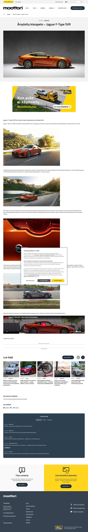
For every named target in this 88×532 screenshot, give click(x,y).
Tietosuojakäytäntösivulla (33, 274)
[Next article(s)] (83, 357)
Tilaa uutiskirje (18, 2)
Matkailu (28, 522)
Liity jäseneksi (65, 486)
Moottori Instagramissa (79, 508)
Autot (27, 503)
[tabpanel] (44, 439)
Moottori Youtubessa (78, 512)
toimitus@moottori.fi (8, 513)
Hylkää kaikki (44, 280)
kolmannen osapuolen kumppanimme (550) (44, 254)
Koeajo (27, 378)
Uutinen (8, 14)
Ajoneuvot (46, 20)
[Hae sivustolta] (81, 2)
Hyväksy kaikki (58, 280)
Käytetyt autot (29, 511)
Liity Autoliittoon (7, 2)
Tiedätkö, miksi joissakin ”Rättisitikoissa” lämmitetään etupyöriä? (18, 426)
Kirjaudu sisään (60, 2)
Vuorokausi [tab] (39, 420)
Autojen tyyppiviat (30, 506)
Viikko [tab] (44, 420)
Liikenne (28, 520)
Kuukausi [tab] (49, 420)
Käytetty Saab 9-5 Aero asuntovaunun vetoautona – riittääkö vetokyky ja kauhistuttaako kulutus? (25, 445)
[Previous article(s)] (78, 357)
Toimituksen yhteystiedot (9, 516)
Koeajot (28, 509)
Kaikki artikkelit (67, 357)
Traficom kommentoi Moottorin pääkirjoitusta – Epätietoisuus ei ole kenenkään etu (22, 439)
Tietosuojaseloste (7, 523)
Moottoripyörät (29, 514)
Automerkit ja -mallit (77, 8)
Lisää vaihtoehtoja (30, 280)
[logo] (13, 9)
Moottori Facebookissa (78, 504)
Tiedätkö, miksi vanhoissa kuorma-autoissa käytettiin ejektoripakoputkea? (20, 432)
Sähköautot (62, 378)
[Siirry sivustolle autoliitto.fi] (59, 528)
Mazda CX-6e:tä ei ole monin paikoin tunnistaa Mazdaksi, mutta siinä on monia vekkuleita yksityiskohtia (26, 453)
